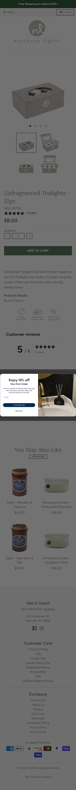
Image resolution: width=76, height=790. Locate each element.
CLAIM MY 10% (19, 405)
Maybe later (19, 411)
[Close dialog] (74, 376)
